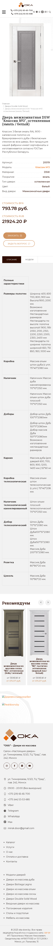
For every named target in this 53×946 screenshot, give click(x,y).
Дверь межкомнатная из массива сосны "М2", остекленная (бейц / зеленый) (13, 668)
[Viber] (34, 12)
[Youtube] (29, 766)
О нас (9, 852)
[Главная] (25, 4)
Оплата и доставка (17, 856)
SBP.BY (47, 933)
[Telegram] (37, 12)
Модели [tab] (29, 260)
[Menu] (4, 12)
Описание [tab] (12, 260)
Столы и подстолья (17, 913)
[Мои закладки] (47, 12)
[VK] (22, 766)
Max (10, 822)
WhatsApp (14, 816)
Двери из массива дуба (20, 879)
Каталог (10, 842)
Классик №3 (42, 167)
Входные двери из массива (22, 903)
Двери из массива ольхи (21, 889)
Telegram (13, 810)
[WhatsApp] (39, 12)
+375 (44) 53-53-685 (23, 14)
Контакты (11, 861)
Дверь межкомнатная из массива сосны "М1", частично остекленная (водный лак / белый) (39, 666)
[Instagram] (45, 12)
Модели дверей (16, 874)
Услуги (10, 847)
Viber (11, 805)
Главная (6, 104)
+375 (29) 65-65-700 (23, 10)
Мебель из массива (17, 918)
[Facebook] (14, 766)
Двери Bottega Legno (19, 884)
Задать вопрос (18, 243)
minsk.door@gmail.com (21, 828)
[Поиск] (50, 12)
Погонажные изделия (19, 908)
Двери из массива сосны (21, 894)
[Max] (42, 12)
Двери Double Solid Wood (16, 106)
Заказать (14, 235)
